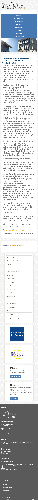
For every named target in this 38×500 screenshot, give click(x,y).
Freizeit (20, 15)
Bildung (9, 264)
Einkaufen (19, 24)
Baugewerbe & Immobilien (13, 261)
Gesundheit (20, 27)
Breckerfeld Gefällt (6, 497)
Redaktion (4, 447)
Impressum (4, 484)
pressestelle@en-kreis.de (15, 230)
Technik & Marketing (6, 449)
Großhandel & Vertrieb (12, 293)
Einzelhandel (10, 275)
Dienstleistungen (19, 36)
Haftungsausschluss (6, 490)
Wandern (19, 30)
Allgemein (13, 245)
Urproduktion (10, 314)
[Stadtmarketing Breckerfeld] (15, 360)
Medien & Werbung (11, 303)
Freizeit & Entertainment (12, 285)
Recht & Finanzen (11, 307)
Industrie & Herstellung (12, 300)
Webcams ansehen (15, 376)
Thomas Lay (21, 245)
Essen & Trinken (20, 18)
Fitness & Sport (10, 282)
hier (3, 471)
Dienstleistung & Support (13, 271)
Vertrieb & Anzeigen (6, 451)
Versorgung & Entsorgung (13, 318)
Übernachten (20, 21)
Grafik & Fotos (5, 453)
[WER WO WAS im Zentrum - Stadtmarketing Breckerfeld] (15, 340)
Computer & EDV (11, 268)
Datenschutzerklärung (7, 487)
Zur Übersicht (14, 398)
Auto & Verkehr (10, 257)
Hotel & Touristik (11, 296)
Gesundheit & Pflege (12, 289)
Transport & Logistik (11, 310)
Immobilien (19, 33)
